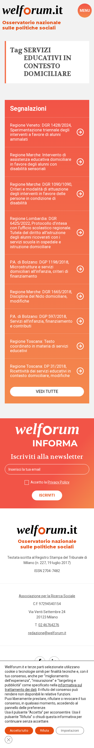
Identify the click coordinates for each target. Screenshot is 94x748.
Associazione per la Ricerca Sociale (47, 596)
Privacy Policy (58, 482)
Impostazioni (70, 730)
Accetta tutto (19, 730)
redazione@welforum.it (47, 633)
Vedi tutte (47, 391)
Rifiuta (44, 730)
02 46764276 (48, 625)
